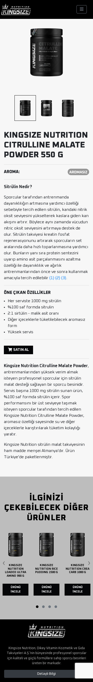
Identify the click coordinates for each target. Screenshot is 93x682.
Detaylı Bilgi (46, 674)
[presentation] (4, 561)
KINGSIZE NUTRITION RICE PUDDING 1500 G (46, 569)
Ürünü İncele (16, 589)
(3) (63, 278)
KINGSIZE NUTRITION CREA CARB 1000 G (77, 569)
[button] (37, 606)
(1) (51, 278)
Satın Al (21, 350)
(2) (57, 278)
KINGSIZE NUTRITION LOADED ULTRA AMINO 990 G (15, 570)
